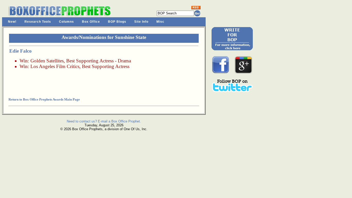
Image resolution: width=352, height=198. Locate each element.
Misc (160, 21)
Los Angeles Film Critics (54, 66)
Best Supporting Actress (105, 66)
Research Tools (37, 21)
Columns (66, 21)
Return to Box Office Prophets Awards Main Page (44, 99)
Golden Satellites (47, 60)
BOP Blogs (117, 21)
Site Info (141, 21)
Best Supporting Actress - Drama (98, 60)
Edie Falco (20, 51)
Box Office (91, 21)
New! (12, 21)
